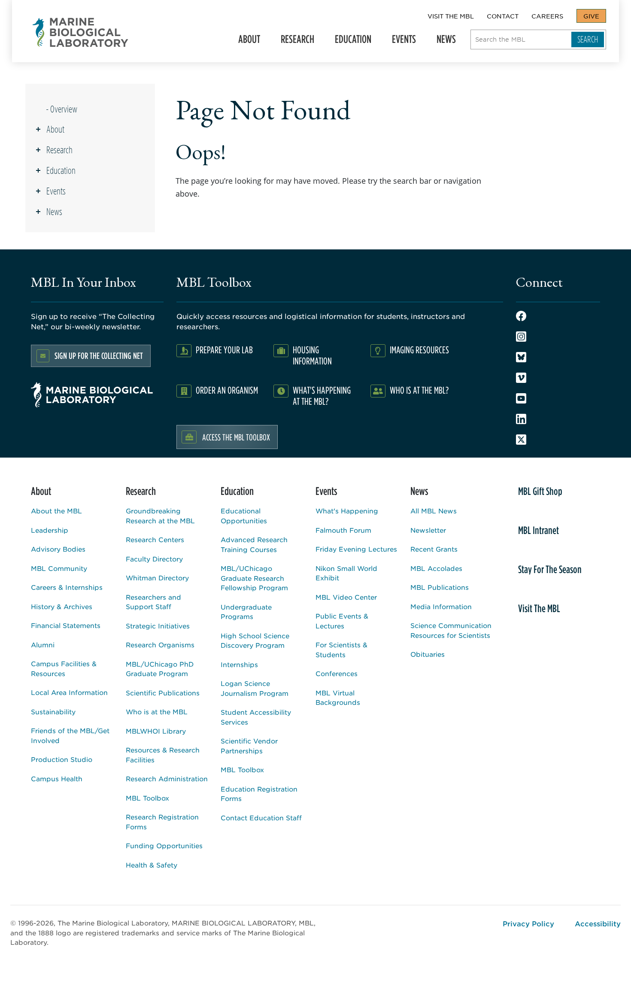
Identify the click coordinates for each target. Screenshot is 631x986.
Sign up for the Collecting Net (99, 355)
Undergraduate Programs (246, 612)
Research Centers (155, 539)
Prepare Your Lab (224, 349)
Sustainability (53, 711)
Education (349, 42)
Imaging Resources (419, 349)
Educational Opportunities (244, 516)
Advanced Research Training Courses (254, 544)
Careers (547, 16)
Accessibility (598, 923)
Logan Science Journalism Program (254, 688)
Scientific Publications (163, 693)
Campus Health (56, 778)
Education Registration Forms (259, 794)
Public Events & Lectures (342, 621)
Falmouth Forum (343, 530)
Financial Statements (65, 625)
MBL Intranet (538, 530)
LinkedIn (521, 419)
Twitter (521, 439)
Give (591, 16)
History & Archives (61, 606)
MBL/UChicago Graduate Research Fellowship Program (254, 578)
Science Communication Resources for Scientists (450, 630)
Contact (503, 16)
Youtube (521, 398)
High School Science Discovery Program (255, 640)
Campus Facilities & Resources (64, 668)
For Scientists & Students (341, 649)
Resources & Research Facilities (163, 755)
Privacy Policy (528, 923)
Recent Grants (434, 549)
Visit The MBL (451, 16)
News (443, 42)
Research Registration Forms (162, 822)
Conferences (337, 673)
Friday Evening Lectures (356, 549)
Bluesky (521, 357)
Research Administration (167, 778)
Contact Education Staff (261, 817)
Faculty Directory (154, 559)
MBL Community (59, 568)
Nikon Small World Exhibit (346, 573)
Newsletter (428, 530)
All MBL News (433, 511)
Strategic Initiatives (158, 626)
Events (400, 42)
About (245, 42)
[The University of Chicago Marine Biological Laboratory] (81, 32)
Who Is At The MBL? (419, 390)
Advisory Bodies (58, 549)
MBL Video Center (346, 597)
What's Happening (347, 511)
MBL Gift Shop (540, 491)
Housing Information (312, 355)
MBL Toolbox (147, 798)
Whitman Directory (157, 577)
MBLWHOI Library (156, 731)
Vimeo (521, 378)
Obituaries (427, 654)
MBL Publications (439, 587)
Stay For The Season (550, 569)
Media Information (441, 606)
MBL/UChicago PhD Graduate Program (160, 669)
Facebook (521, 316)
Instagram (521, 336)
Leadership (49, 530)
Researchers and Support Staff (153, 602)
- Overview (61, 109)
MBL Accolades (436, 568)
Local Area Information (69, 692)
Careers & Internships (67, 587)
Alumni (43, 644)
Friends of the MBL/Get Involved (70, 735)
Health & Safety (151, 865)
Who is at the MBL (157, 711)
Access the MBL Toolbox (236, 437)
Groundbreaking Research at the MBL (160, 516)
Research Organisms (160, 644)
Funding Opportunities (164, 845)
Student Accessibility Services (256, 717)
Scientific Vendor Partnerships (249, 746)
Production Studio (61, 759)
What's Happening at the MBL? (322, 396)
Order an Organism (227, 390)
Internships (239, 664)
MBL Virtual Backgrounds (338, 698)
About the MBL (56, 511)
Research (294, 42)
